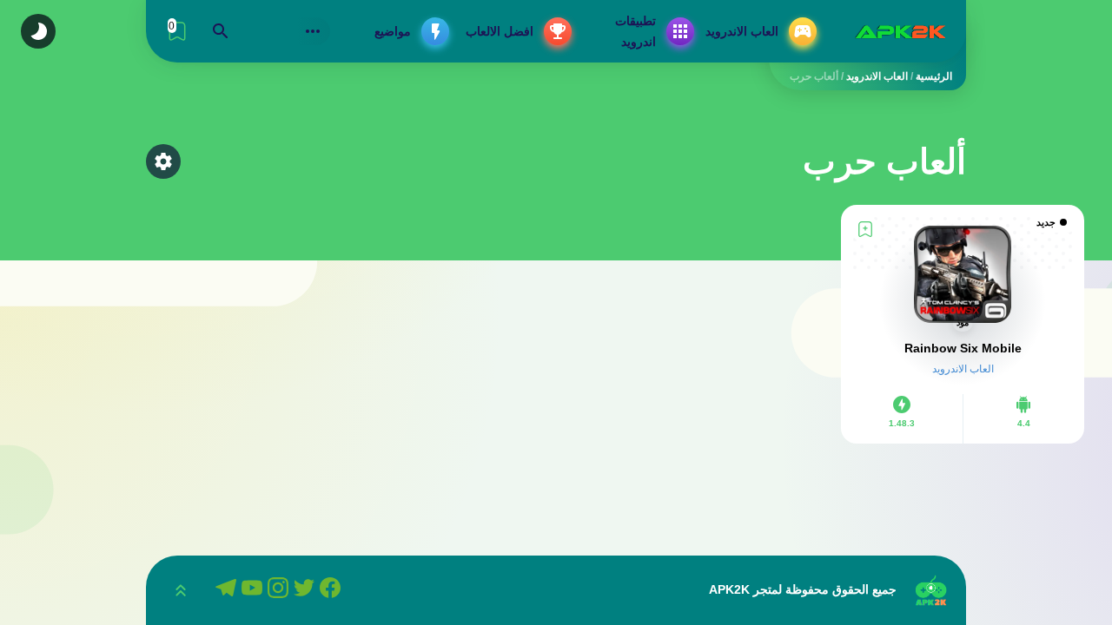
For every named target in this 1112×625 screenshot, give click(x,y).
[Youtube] (255, 590)
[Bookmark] (865, 229)
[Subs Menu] (312, 31)
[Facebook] (333, 590)
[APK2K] (900, 31)
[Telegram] (228, 590)
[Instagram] (281, 590)
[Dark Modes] (38, 31)
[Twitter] (307, 590)
